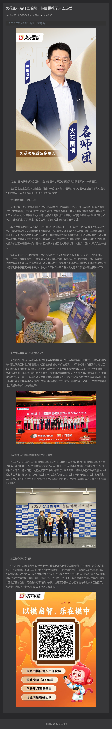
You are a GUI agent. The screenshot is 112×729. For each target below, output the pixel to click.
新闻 (37, 15)
